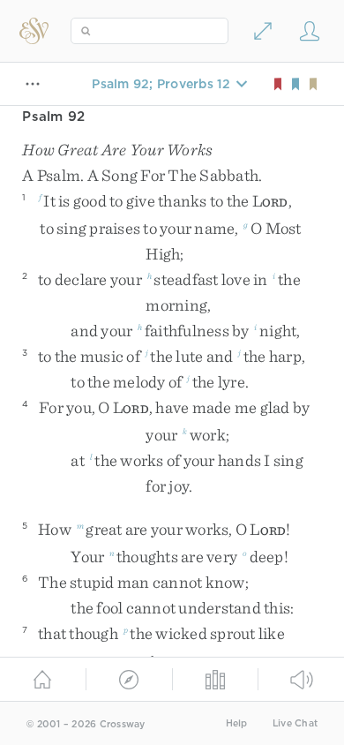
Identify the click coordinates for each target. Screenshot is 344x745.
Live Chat (295, 723)
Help (237, 723)
